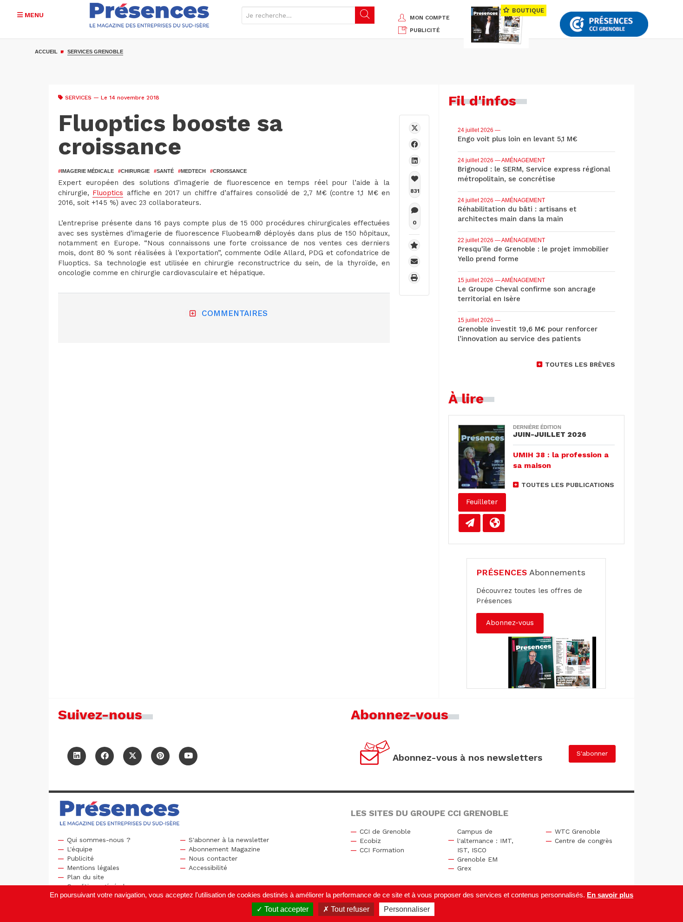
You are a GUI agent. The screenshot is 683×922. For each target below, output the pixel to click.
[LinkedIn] (76, 756)
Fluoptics (107, 193)
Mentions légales (93, 867)
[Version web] (494, 523)
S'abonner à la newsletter (229, 839)
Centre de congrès (583, 840)
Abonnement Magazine (224, 849)
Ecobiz (370, 840)
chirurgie (134, 171)
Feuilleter (482, 502)
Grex (464, 868)
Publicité (80, 858)
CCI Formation (382, 850)
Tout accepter (286, 909)
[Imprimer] (414, 277)
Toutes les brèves (580, 364)
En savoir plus (610, 895)
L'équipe (79, 849)
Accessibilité (208, 867)
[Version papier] (469, 523)
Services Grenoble (95, 51)
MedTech (192, 171)
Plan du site (85, 877)
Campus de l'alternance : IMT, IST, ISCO (485, 841)
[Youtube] (188, 756)
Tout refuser (349, 909)
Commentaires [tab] (235, 313)
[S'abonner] (375, 754)
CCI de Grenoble (385, 831)
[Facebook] (414, 144)
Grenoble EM (477, 859)
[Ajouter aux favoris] (414, 245)
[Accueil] (149, 15)
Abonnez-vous (510, 623)
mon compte (430, 17)
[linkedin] (414, 160)
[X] (414, 128)
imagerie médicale (86, 171)
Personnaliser (407, 909)
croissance (228, 171)
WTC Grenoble (577, 831)
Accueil (46, 51)
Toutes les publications (567, 484)
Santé (164, 171)
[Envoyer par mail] (414, 261)
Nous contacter (213, 858)
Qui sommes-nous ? (99, 839)
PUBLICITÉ (425, 30)
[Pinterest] (160, 756)
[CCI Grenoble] (604, 24)
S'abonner (592, 753)
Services (78, 97)
